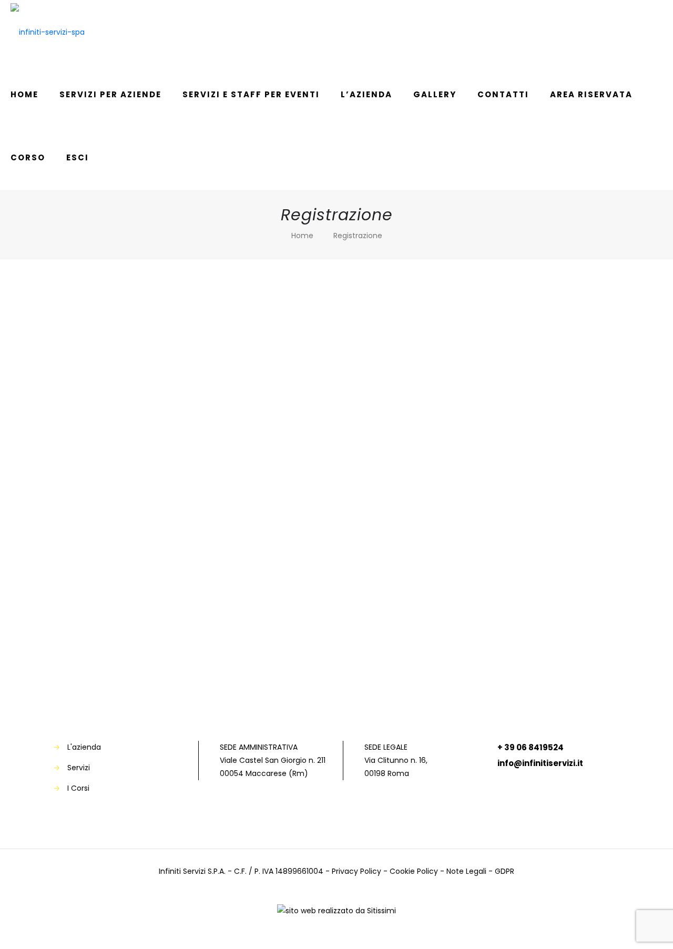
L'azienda (84, 747)
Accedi (397, 652)
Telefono (237, 376)
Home (302, 235)
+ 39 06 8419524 (530, 747)
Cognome (239, 332)
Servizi (78, 767)
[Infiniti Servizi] (48, 31)
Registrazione (357, 235)
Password (239, 510)
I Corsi (78, 788)
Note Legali (466, 871)
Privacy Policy (356, 871)
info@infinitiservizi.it (540, 763)
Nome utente (246, 466)
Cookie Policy (414, 871)
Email (229, 421)
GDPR (504, 871)
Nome (230, 287)
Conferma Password (261, 555)
